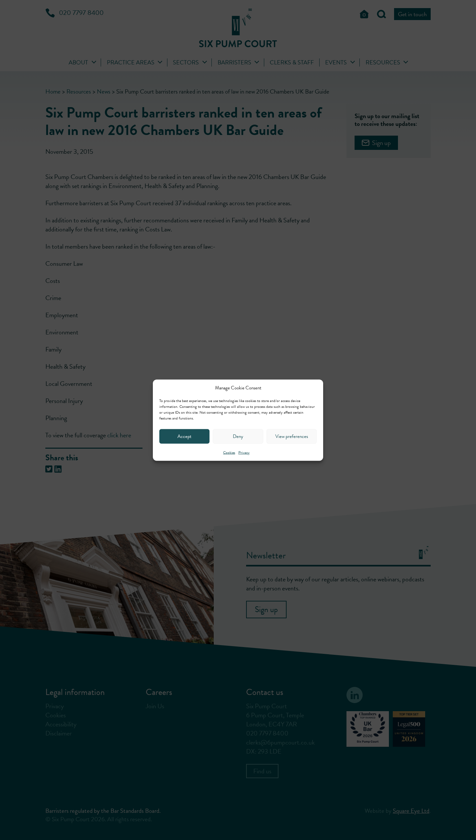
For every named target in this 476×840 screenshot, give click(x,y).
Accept (184, 436)
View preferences (291, 436)
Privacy (244, 452)
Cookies (229, 452)
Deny (238, 436)
